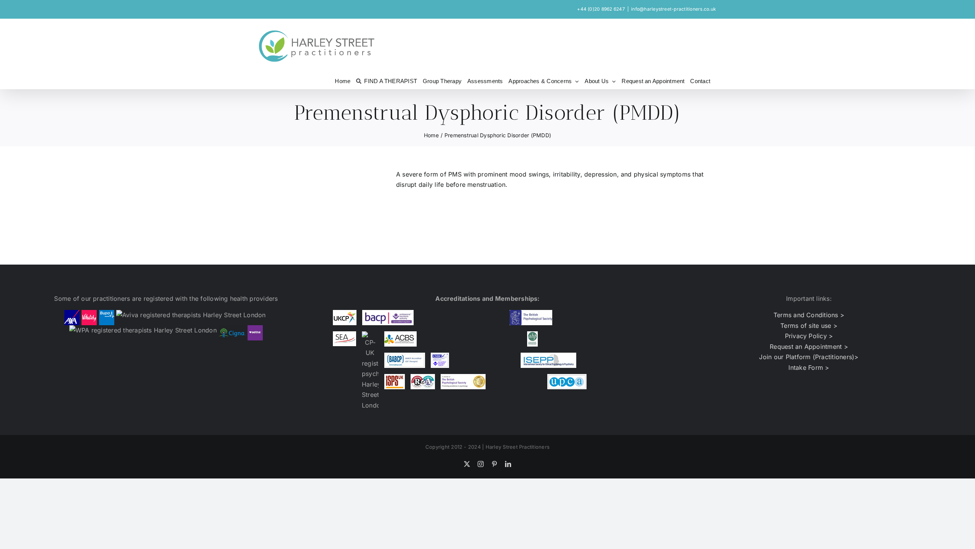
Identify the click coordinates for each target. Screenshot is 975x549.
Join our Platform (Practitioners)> (808, 357)
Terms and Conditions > (809, 315)
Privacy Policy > (809, 336)
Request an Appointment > (809, 346)
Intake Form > (808, 367)
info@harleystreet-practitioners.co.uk (673, 9)
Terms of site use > (809, 325)
